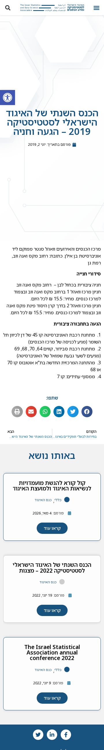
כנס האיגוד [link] (43, 499)
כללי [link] (58, 499)
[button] (96, 7)
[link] (7, 97)
